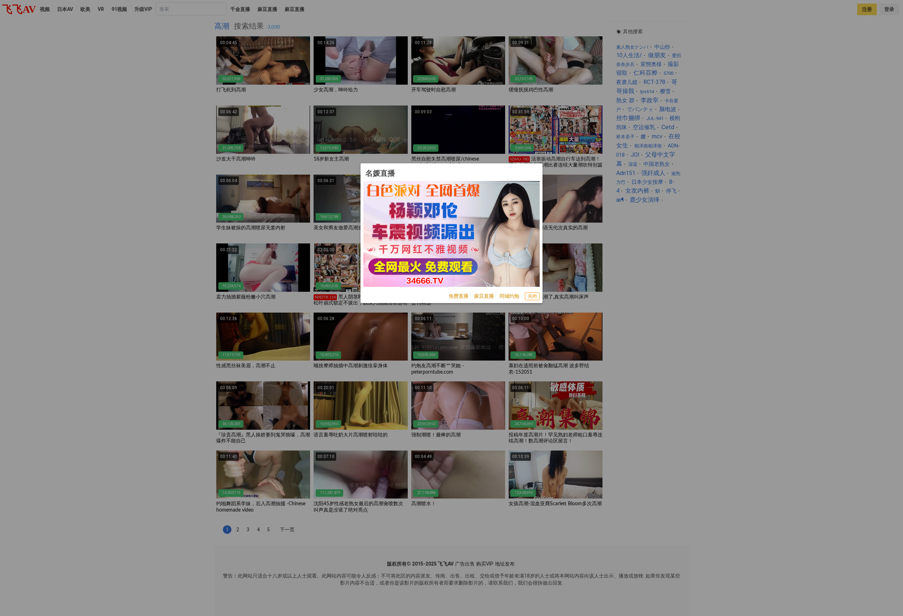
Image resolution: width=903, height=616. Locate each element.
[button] (532, 296)
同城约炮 (509, 296)
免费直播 (458, 296)
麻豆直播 (484, 296)
